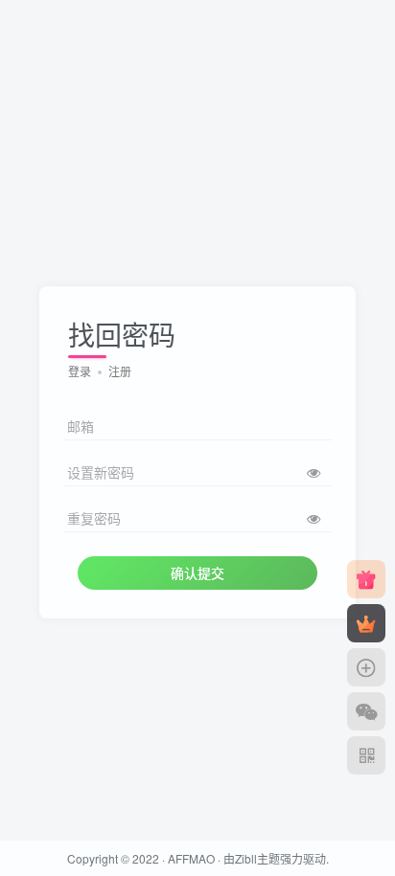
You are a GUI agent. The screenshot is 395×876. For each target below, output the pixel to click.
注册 (119, 371)
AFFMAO (191, 858)
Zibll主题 (257, 858)
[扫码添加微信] (366, 711)
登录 (79, 371)
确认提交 (197, 572)
